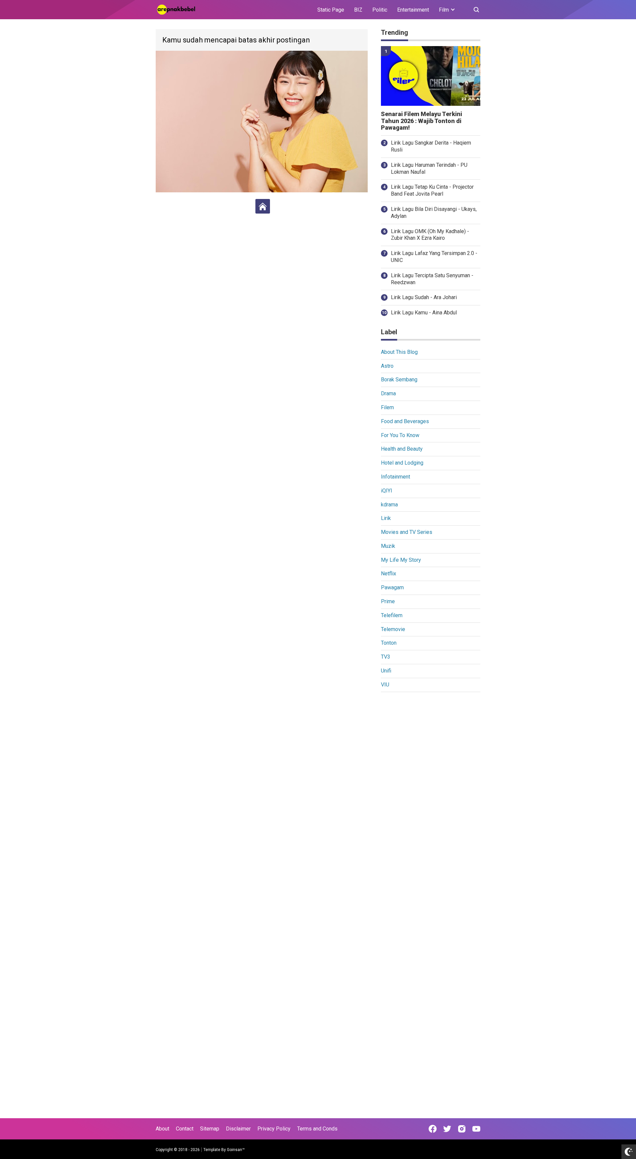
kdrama (389, 504)
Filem (387, 407)
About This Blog (399, 352)
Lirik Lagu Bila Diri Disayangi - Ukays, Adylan (434, 212)
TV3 (385, 657)
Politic (379, 10)
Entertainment (413, 10)
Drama (388, 393)
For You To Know (400, 435)
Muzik (388, 546)
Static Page (330, 10)
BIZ (358, 10)
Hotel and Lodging (402, 463)
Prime (388, 601)
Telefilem (391, 615)
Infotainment (395, 477)
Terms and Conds (317, 1129)
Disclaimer (238, 1129)
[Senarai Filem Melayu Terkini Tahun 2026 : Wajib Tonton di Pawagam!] (430, 76)
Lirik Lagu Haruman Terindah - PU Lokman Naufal (429, 168)
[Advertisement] (430, 799)
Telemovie (393, 629)
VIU (385, 684)
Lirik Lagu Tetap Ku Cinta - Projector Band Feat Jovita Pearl (432, 190)
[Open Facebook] (433, 1129)
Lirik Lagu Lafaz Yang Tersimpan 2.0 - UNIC (434, 256)
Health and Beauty (402, 449)
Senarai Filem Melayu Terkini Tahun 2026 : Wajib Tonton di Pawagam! (421, 121)
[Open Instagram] (462, 1129)
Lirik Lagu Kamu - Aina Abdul (424, 312)
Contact (184, 1129)
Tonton (389, 643)
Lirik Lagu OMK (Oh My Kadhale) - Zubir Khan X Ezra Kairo (430, 234)
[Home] (262, 206)
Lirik (386, 518)
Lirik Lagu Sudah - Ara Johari (424, 297)
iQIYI (386, 490)
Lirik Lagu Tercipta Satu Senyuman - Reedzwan (432, 279)
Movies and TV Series (406, 532)
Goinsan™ (236, 1149)
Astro (387, 366)
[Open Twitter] (447, 1129)
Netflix (388, 573)
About (162, 1129)
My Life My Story (401, 560)
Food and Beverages (405, 421)
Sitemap (209, 1129)
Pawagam (392, 587)
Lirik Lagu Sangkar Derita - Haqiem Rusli (431, 146)
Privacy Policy (274, 1129)
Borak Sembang (399, 379)
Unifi (386, 671)
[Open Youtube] (476, 1129)
